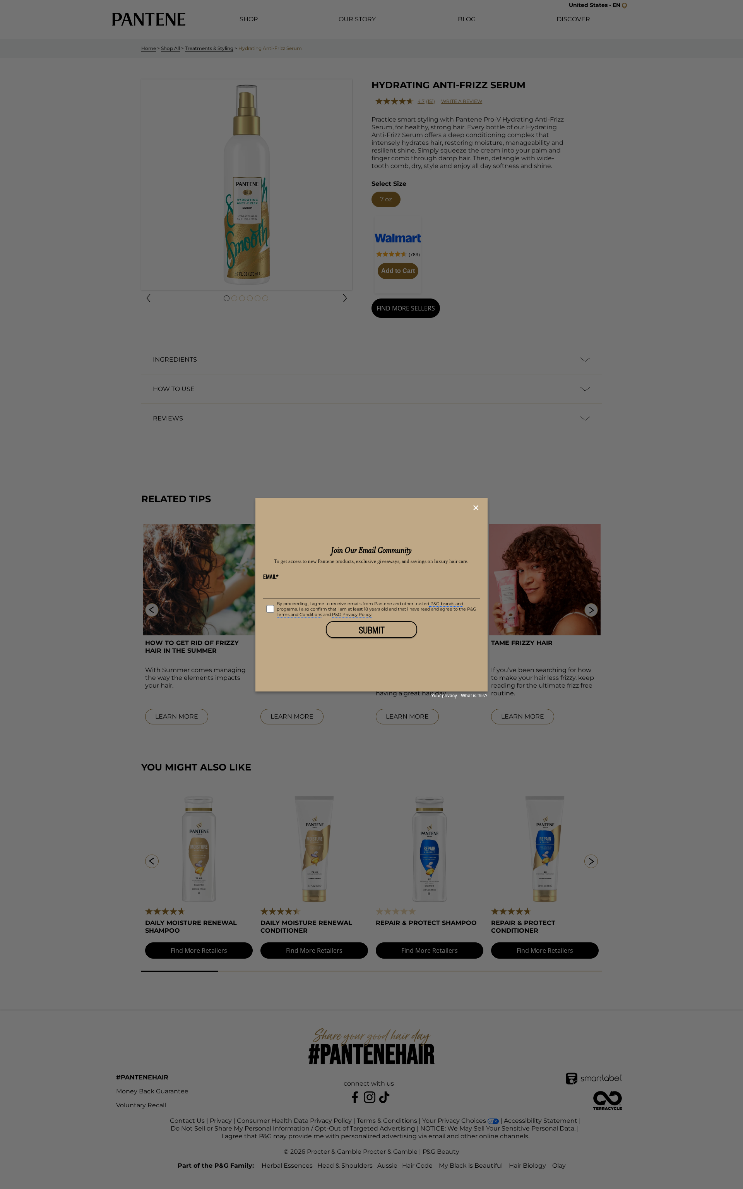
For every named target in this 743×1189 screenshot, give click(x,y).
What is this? (474, 695)
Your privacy (444, 695)
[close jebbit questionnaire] (477, 508)
